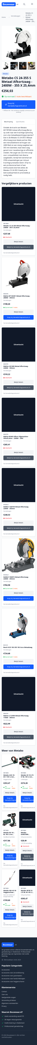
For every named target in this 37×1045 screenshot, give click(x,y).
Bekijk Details (18, 242)
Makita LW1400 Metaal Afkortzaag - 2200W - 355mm (16, 367)
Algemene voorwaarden (10, 1003)
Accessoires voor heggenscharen (13, 981)
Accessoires (6, 970)
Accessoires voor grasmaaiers (12, 976)
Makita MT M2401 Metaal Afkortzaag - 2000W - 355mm (16, 297)
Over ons (5, 994)
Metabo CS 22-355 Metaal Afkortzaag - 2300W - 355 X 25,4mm (17, 227)
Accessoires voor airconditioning (13, 973)
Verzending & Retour (9, 1000)
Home (4, 17)
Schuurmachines (25, 895)
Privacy (4, 1006)
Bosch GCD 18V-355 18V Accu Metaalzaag (17, 647)
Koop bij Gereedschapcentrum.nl (17, 104)
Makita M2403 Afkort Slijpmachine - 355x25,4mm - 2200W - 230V (16, 437)
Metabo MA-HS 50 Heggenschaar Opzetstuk (9, 892)
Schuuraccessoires (26, 837)
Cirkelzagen (24, 779)
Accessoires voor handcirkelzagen (13, 979)
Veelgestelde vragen (9, 997)
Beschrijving (8, 122)
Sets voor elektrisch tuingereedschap (9, 895)
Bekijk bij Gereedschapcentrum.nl (18, 247)
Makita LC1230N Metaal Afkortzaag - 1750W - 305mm (16, 717)
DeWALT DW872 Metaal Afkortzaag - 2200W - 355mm (16, 578)
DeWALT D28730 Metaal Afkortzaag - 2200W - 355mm (16, 508)
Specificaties (20, 122)
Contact (4, 992)
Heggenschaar (7, 779)
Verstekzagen (15, 16)
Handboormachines (9, 837)
